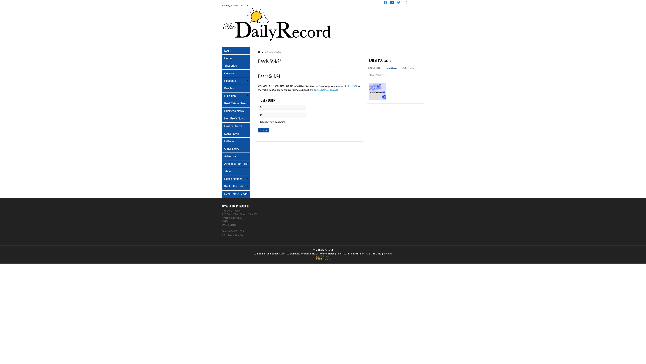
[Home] (276, 43)
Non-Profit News (234, 118)
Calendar (229, 73)
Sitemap (388, 253)
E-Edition (229, 96)
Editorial (228, 141)
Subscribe (230, 65)
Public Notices (232, 178)
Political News (233, 126)
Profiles (228, 88)
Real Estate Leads (234, 194)
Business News (234, 111)
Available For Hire (234, 163)
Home (228, 58)
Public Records (232, 186)
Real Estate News (234, 103)
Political (393, 68)
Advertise (229, 156)
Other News (231, 148)
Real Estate (374, 68)
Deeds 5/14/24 (269, 76)
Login (227, 50)
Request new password (272, 121)
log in (352, 86)
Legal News (231, 133)
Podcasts (229, 80)
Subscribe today (326, 89)
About (226, 171)
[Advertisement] (392, 32)
